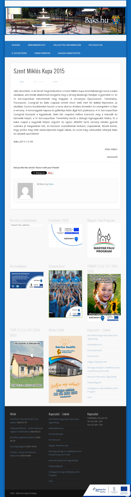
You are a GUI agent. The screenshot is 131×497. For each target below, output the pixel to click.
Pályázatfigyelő (94, 382)
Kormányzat (93, 356)
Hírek (55, 81)
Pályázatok (95, 45)
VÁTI (89, 397)
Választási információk (67, 45)
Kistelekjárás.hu (94, 344)
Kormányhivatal (94, 350)
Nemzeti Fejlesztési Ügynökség (101, 376)
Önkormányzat (37, 45)
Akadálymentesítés (69, 53)
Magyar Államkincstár (97, 361)
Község (16, 45)
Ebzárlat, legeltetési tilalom (22, 437)
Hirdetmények (42, 53)
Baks (22, 81)
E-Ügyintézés (19, 53)
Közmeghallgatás (18, 446)
